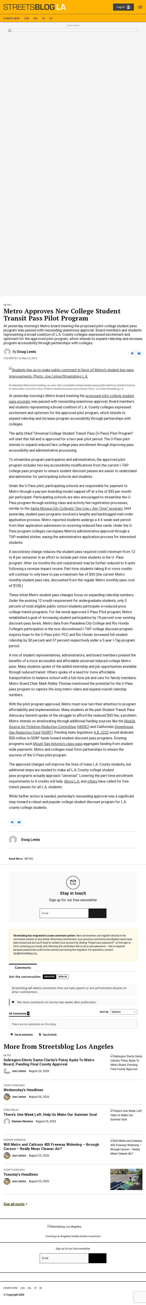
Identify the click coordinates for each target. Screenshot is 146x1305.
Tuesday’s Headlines (21, 1174)
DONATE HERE (12, 18)
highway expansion (15, 1140)
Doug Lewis (26, 352)
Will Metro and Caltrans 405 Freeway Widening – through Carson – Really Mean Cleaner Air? (51, 1146)
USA (26, 18)
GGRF (46, 732)
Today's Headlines (14, 1085)
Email (45, 913)
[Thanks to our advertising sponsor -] (73, 161)
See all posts (14, 1204)
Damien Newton (22, 1121)
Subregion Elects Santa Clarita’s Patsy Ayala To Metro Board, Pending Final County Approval (49, 1062)
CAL (35, 18)
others (92, 781)
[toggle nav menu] (140, 7)
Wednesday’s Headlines (23, 1090)
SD (51, 18)
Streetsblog (11, 1110)
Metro (7, 305)
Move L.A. (72, 781)
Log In (120, 7)
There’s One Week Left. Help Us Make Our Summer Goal (50, 1114)
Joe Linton (19, 1071)
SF (43, 18)
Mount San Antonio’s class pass (57, 744)
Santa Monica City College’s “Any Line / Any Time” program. (76, 508)
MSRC (83, 727)
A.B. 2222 (101, 732)
